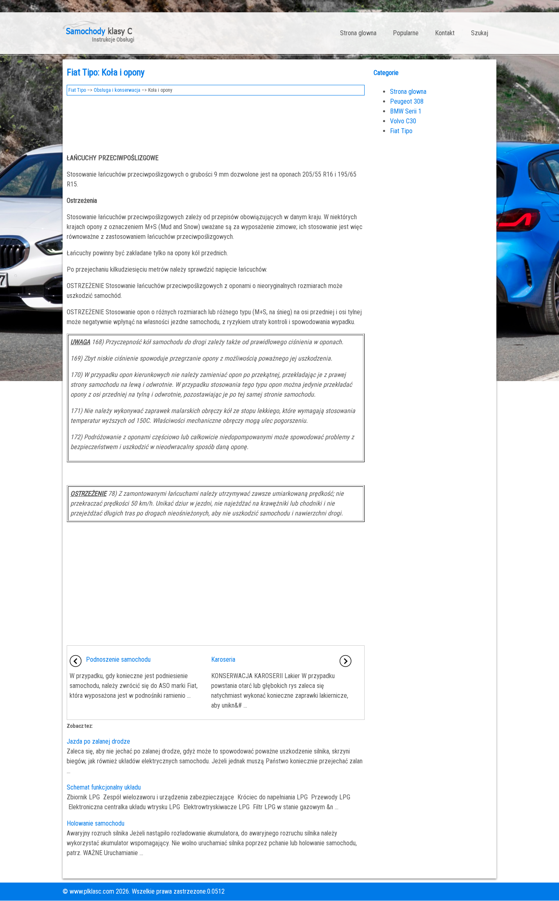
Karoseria (223, 659)
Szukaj (479, 33)
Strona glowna (358, 33)
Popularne (406, 33)
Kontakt (445, 33)
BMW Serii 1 (406, 111)
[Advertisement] (216, 122)
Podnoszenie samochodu (118, 659)
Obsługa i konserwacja (117, 90)
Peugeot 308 (407, 101)
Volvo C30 (403, 121)
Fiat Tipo (77, 90)
